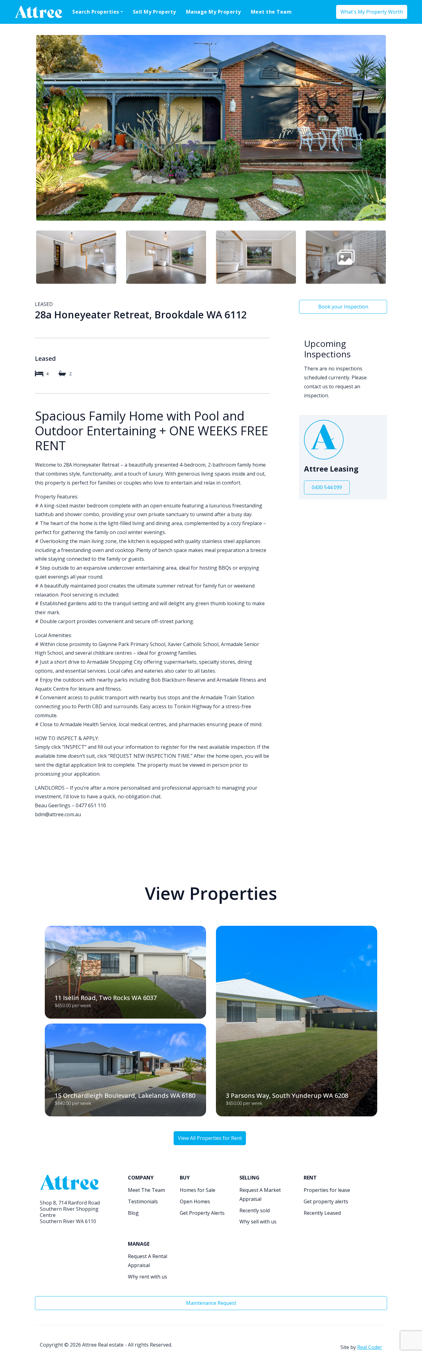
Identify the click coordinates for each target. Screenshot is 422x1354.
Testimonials (143, 1201)
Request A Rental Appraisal (147, 1261)
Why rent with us (147, 1276)
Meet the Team (271, 11)
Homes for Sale (197, 1190)
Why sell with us (257, 1221)
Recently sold (254, 1210)
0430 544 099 (327, 487)
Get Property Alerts (202, 1213)
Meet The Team (146, 1190)
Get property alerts (326, 1201)
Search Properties (95, 11)
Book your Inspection (343, 306)
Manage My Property (213, 11)
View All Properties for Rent (210, 1138)
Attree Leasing (331, 468)
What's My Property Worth (371, 11)
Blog (133, 1213)
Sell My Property (154, 11)
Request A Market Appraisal (260, 1194)
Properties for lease (327, 1190)
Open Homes (195, 1201)
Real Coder (369, 1347)
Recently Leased (322, 1213)
